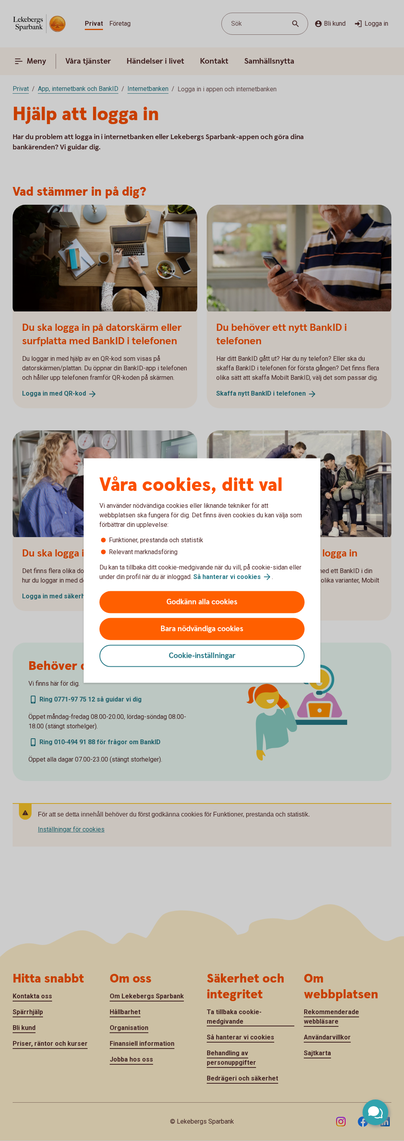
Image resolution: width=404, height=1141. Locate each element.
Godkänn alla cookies (202, 602)
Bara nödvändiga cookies (202, 629)
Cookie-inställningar (202, 656)
